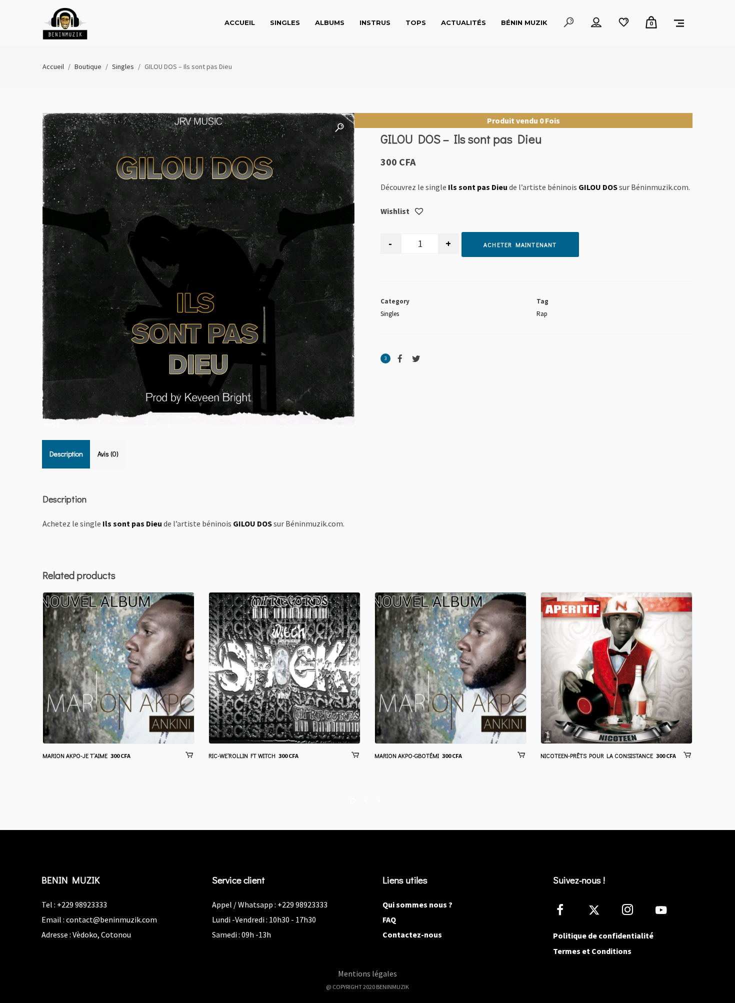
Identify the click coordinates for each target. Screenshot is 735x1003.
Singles (389, 314)
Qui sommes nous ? (417, 905)
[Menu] (679, 23)
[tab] (66, 454)
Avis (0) (108, 453)
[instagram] (633, 911)
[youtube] (661, 915)
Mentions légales (367, 973)
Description (66, 453)
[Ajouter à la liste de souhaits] (419, 212)
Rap (542, 314)
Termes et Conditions (592, 951)
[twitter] (599, 911)
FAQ (389, 919)
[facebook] (565, 911)
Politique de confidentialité (603, 935)
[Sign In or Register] (596, 22)
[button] (339, 128)
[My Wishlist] (624, 22)
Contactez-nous (412, 935)
